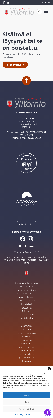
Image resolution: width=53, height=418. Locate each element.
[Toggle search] (39, 11)
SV (46, 2)
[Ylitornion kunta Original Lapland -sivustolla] (26, 162)
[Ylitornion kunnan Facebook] (22, 238)
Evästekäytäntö (21, 415)
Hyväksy (26, 395)
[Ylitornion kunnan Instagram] (30, 238)
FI (43, 2)
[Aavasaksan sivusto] (26, 198)
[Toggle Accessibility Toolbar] (47, 412)
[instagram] (8, 2)
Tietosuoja (32, 415)
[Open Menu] (46, 11)
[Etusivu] (19, 11)
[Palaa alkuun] (26, 80)
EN (49, 2)
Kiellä (26, 402)
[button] (49, 369)
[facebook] (4, 2)
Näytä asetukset (26, 409)
